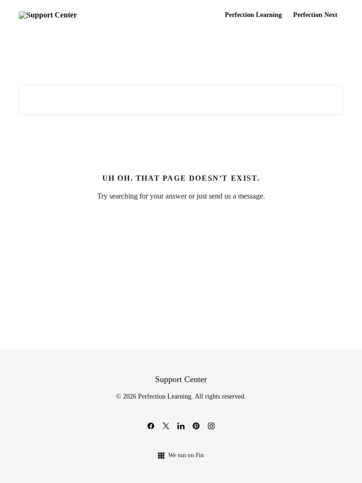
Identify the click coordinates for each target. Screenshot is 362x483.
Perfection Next (315, 15)
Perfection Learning (253, 15)
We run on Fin (186, 454)
